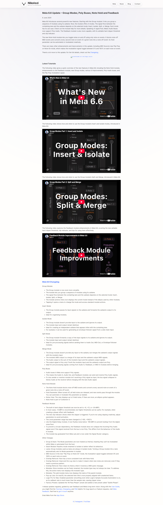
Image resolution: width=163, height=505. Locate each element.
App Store (60, 495)
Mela (114, 4)
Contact (137, 4)
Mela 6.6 (45, 282)
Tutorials (59, 489)
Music (122, 4)
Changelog (94, 52)
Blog (129, 4)
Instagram (78, 501)
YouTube (87, 501)
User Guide (115, 487)
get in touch (63, 491)
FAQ (76, 489)
